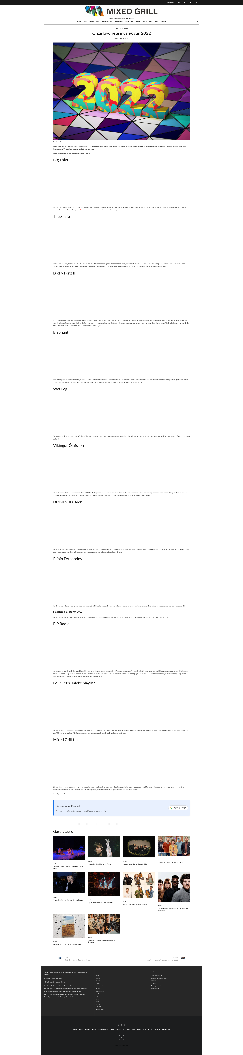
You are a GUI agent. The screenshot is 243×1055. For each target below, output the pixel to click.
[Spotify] (190, 2)
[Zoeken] (196, 2)
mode (127, 21)
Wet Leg (133, 823)
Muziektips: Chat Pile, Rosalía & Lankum (170, 863)
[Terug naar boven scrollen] (121, 1037)
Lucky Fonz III (92, 823)
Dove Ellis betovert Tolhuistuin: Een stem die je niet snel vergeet (62, 991)
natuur (98, 1004)
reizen (98, 21)
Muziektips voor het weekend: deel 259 (135, 904)
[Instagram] (179, 2)
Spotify (60, 978)
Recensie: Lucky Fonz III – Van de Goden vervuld (68, 944)
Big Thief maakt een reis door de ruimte (100, 902)
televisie (98, 1007)
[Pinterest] (185, 2)
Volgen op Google (179, 808)
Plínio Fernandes (103, 823)
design (92, 21)
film (132, 21)
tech (150, 21)
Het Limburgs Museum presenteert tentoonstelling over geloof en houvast (65, 988)
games (145, 21)
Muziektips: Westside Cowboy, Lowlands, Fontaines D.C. (60, 985)
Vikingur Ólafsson (123, 823)
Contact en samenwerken (159, 978)
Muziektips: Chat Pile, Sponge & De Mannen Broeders (101, 941)
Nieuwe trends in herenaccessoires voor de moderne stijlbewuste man (64, 994)
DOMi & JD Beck (73, 823)
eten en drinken (107, 21)
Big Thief (65, 823)
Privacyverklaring (156, 986)
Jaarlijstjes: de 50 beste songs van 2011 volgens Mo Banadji (173, 909)
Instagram (54, 978)
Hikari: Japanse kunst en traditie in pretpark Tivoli (58, 997)
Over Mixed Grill (156, 975)
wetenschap (100, 1009)
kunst (79, 21)
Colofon (153, 980)
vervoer (163, 21)
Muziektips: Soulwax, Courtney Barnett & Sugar (68, 900)
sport (156, 21)
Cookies (153, 983)
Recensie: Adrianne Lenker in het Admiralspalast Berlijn (68, 867)
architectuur (118, 21)
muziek (85, 21)
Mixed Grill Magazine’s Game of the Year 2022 (162, 959)
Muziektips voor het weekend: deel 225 (135, 864)
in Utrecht (81, 210)
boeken (138, 21)
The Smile (113, 823)
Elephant (83, 823)
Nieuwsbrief (155, 988)
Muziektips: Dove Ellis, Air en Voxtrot (99, 864)
